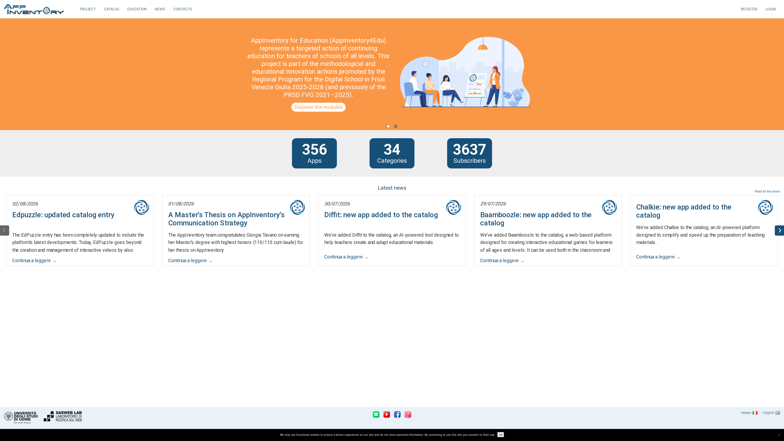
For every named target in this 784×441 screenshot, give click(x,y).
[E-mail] (376, 414)
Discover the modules (318, 107)
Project (88, 9)
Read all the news (767, 191)
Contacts (182, 9)
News (160, 9)
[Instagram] (408, 414)
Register (749, 9)
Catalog (111, 9)
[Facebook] (397, 414)
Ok (500, 434)
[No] (779, 435)
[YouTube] (386, 414)
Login (771, 9)
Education (137, 9)
